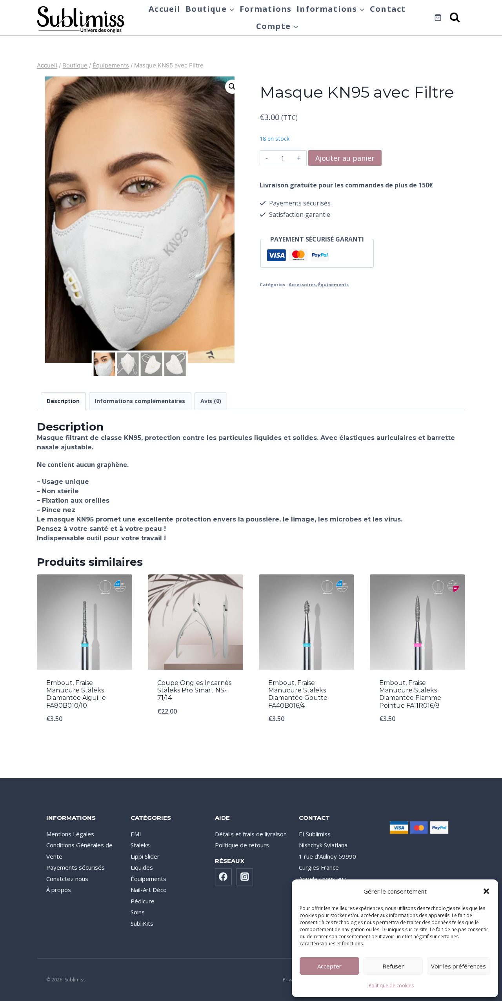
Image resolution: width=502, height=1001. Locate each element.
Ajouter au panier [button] (195, 737)
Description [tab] (63, 401)
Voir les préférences (458, 966)
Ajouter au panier (345, 158)
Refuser (393, 966)
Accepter (329, 966)
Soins (138, 912)
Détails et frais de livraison (251, 834)
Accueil (164, 9)
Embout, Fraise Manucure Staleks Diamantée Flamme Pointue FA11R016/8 (410, 694)
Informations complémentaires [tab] (140, 401)
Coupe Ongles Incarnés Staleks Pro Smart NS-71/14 (194, 690)
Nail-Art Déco (149, 890)
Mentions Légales (70, 834)
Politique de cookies (391, 985)
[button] (486, 891)
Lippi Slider (145, 856)
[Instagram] (244, 877)
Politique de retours (242, 845)
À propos (58, 890)
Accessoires (302, 284)
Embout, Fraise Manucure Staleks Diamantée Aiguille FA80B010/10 (76, 694)
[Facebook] (223, 877)
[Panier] (438, 17)
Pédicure (143, 901)
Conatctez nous (67, 879)
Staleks (140, 845)
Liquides (142, 867)
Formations (266, 9)
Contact (388, 9)
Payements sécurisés (75, 867)
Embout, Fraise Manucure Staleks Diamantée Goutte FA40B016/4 (297, 694)
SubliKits (142, 923)
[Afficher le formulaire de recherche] (455, 18)
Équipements (333, 284)
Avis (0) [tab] (210, 401)
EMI (136, 834)
